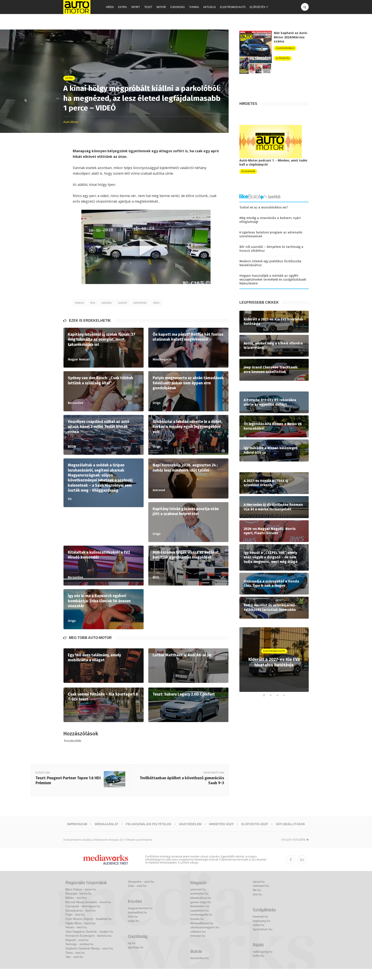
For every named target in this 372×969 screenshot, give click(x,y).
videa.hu (258, 925)
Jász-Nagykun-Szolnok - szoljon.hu (89, 931)
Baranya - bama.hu (78, 893)
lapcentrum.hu (262, 929)
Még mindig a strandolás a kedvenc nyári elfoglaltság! (270, 220)
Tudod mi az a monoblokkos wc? (263, 207)
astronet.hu (198, 889)
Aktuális (209, 7)
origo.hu (133, 920)
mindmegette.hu (201, 914)
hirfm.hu (258, 955)
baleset (79, 302)
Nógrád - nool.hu (76, 940)
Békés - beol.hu (76, 897)
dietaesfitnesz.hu (201, 923)
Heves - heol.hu (76, 927)
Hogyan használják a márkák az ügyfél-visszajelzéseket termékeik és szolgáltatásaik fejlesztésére (272, 279)
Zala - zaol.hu (137, 885)
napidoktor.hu (199, 910)
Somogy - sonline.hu (79, 944)
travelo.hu (197, 919)
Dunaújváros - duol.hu (80, 910)
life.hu (257, 890)
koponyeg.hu (261, 920)
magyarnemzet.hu (140, 908)
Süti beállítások (290, 824)
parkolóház (140, 302)
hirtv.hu (133, 916)
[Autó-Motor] (76, 7)
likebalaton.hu (199, 906)
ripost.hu (259, 881)
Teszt (148, 7)
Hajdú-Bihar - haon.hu (80, 923)
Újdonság (177, 7)
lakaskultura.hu (200, 897)
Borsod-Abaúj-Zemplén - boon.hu (88, 902)
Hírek (110, 7)
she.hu (257, 894)
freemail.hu (260, 916)
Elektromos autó (232, 7)
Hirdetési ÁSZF (221, 824)
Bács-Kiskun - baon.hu (80, 889)
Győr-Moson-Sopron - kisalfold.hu (88, 919)
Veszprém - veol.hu (141, 881)
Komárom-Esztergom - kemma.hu (88, 935)
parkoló (122, 302)
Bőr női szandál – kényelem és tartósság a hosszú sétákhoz (271, 249)
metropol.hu (261, 885)
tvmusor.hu (197, 935)
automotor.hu (199, 893)
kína (92, 302)
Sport (135, 7)
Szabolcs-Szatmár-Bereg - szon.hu (89, 948)
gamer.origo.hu (200, 902)
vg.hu (131, 943)
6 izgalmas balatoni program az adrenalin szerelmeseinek (270, 234)
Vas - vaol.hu (74, 956)
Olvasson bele (285, 48)
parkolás (107, 302)
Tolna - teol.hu (75, 952)
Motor (161, 7)
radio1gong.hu (263, 951)
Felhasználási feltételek (148, 824)
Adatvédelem (190, 824)
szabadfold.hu (137, 912)
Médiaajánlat (106, 824)
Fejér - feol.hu (75, 914)
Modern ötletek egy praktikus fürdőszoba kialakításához (270, 263)
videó (156, 302)
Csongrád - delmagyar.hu (82, 906)
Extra (122, 7)
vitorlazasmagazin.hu (204, 927)
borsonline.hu (199, 958)
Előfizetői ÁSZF (254, 824)
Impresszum (77, 824)
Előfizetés (257, 7)
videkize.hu (198, 931)
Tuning (194, 7)
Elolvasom (248, 171)
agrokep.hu (135, 947)
